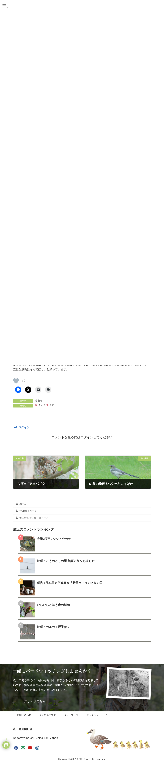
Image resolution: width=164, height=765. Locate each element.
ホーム (23, 503)
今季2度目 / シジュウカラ (54, 539)
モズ (51, 405)
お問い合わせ (24, 715)
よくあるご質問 (47, 715)
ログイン (24, 427)
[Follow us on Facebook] (16, 748)
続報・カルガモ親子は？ (53, 627)
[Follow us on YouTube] (30, 748)
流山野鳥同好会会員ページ (33, 517)
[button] (35, 701)
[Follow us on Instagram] (37, 748)
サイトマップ (71, 715)
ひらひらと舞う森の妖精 (53, 605)
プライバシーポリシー (98, 715)
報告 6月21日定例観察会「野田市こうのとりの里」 (71, 583)
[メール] (23, 748)
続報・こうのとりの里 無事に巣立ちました (66, 561)
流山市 (38, 400)
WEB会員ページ (28, 510)
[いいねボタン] (16, 381)
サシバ (41, 405)
